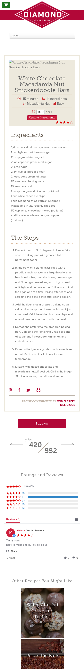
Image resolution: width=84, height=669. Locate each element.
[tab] (13, 520)
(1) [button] (23, 497)
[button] (13, 551)
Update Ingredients (42, 117)
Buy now (42, 423)
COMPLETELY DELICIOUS (66, 403)
